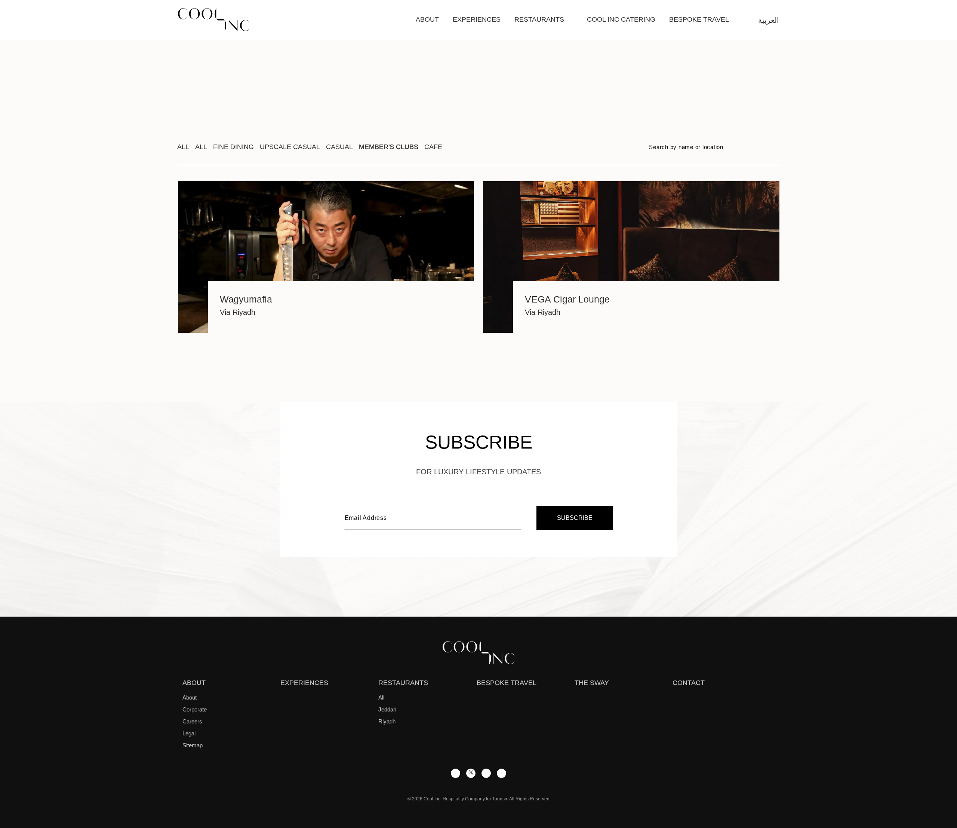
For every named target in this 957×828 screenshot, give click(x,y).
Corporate (194, 709)
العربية (768, 20)
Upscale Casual (290, 147)
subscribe (575, 518)
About (427, 19)
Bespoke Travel (699, 19)
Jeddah (387, 709)
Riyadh (387, 721)
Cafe (433, 147)
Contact (689, 682)
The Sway (592, 682)
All (183, 147)
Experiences (477, 19)
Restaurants (539, 19)
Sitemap (192, 745)
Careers (192, 721)
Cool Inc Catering (621, 19)
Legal (189, 733)
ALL (201, 147)
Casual (339, 147)
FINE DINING (233, 147)
